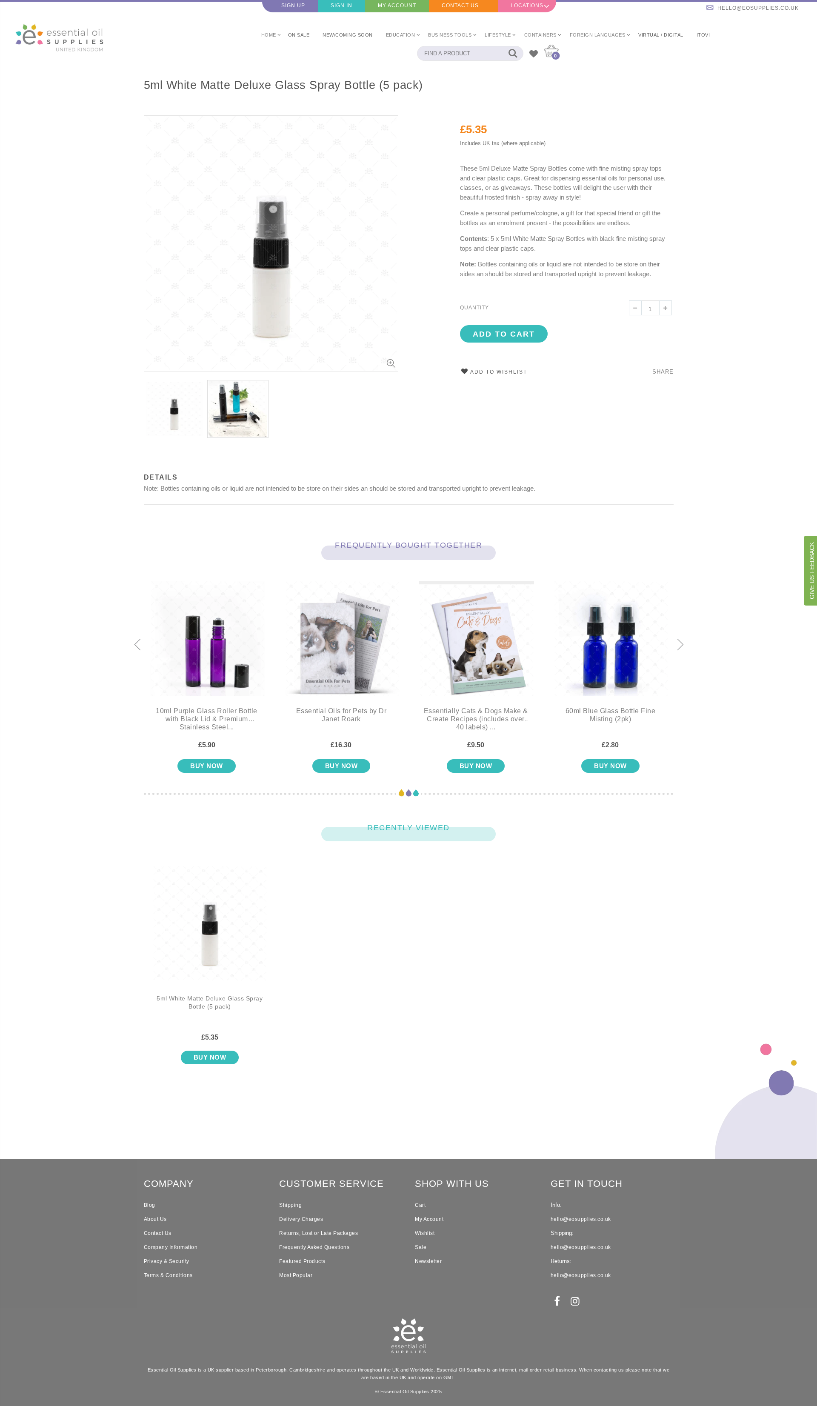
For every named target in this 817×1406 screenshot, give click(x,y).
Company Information (171, 1247)
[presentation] (137, 645)
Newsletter (428, 1261)
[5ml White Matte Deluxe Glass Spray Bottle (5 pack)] (210, 930)
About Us (155, 1219)
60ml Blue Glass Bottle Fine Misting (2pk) (611, 715)
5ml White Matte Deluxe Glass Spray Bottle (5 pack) (283, 85)
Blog (149, 1205)
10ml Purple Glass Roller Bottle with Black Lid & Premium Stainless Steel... (206, 719)
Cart (420, 1205)
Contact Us (460, 6)
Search (512, 53)
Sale (420, 1247)
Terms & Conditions (168, 1275)
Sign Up (293, 6)
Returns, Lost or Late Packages (318, 1233)
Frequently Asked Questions (314, 1247)
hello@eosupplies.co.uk (758, 8)
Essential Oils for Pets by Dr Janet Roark (341, 715)
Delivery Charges (301, 1219)
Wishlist (424, 1233)
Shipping (290, 1205)
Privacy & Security (166, 1261)
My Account (397, 6)
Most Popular (295, 1275)
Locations (527, 6)
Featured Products (302, 1261)
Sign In (341, 6)
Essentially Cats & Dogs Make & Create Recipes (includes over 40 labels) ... (476, 719)
